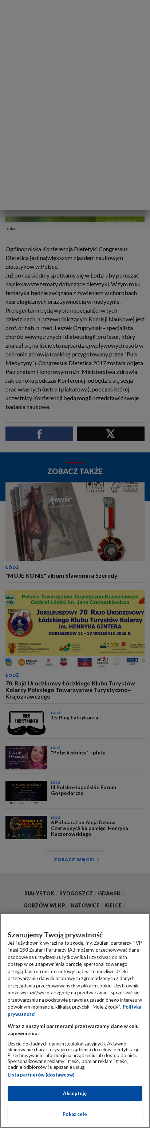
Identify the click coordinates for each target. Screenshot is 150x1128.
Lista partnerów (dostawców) (41, 1075)
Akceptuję (75, 1093)
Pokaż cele (75, 1114)
